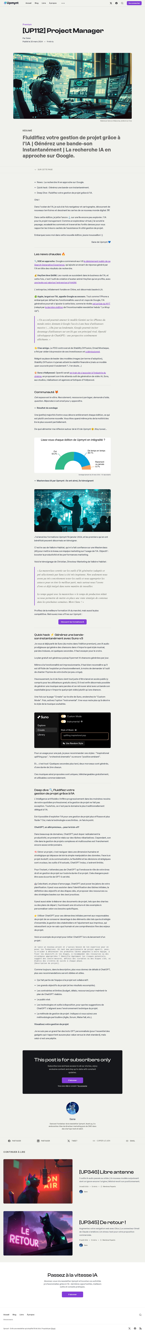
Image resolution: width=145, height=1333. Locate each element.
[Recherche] (122, 3)
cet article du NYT (101, 303)
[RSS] (140, 1328)
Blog (36, 3)
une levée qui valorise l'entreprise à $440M (55, 282)
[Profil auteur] (72, 1108)
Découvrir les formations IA (72, 622)
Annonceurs (8, 1320)
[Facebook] (116, 3)
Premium (27, 24)
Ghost (53, 1328)
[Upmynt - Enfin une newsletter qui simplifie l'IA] (11, 3)
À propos (53, 3)
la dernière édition (54, 307)
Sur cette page (45, 169)
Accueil (28, 3)
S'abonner (72, 1080)
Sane (28, 38)
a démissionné (92, 351)
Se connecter (134, 3)
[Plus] (63, 3)
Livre (44, 3)
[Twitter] (111, 3)
